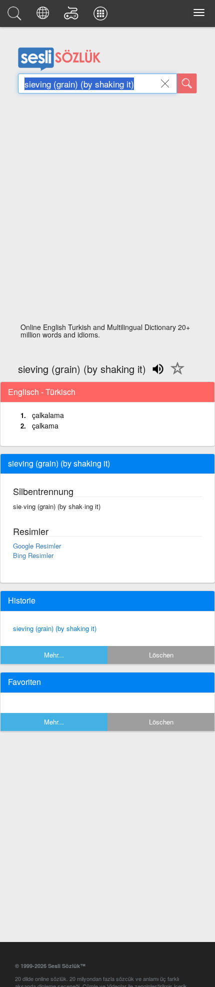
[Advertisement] (107, 211)
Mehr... (54, 655)
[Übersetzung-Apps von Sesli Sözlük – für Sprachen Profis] (102, 16)
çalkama (45, 425)
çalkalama (48, 415)
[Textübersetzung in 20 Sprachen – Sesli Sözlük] (44, 16)
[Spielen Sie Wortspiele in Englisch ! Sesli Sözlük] (73, 16)
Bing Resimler (33, 555)
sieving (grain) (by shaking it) (54, 628)
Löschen (161, 655)
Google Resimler (37, 545)
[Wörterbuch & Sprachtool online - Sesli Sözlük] (16, 16)
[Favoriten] (175, 374)
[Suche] (187, 84)
